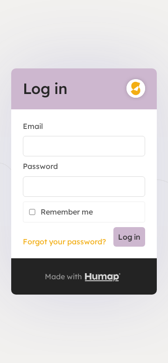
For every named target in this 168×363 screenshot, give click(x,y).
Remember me (67, 211)
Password (40, 166)
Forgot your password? (64, 241)
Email (33, 126)
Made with (64, 276)
